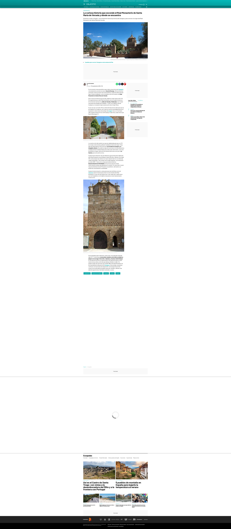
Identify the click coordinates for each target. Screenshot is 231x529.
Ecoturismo (124, 6)
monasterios (87, 273)
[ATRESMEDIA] (87, 519)
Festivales (86, 6)
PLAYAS (100, 503)
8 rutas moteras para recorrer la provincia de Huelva (89, 506)
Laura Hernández (90, 83)
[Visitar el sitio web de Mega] (117, 519)
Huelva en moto (123, 0)
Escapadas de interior (94, 6)
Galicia (132, 115)
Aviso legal (109, 524)
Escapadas (87, 456)
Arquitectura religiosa (97, 273)
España (112, 273)
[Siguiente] (147, 1)
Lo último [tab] (140, 100)
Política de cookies (123, 524)
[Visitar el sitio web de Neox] (109, 519)
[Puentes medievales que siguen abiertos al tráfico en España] (124, 498)
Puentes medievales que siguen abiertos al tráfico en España (123, 506)
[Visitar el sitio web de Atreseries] (122, 519)
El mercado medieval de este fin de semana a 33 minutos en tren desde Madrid (138, 506)
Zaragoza (120, 89)
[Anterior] (90, 1)
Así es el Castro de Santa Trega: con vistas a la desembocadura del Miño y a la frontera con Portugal (98, 486)
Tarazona (90, 172)
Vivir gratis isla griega (107, 0)
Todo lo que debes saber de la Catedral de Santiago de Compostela (138, 118)
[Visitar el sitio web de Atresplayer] (140, 519)
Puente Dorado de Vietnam (130, 0)
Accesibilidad (121, 526)
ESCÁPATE (134, 503)
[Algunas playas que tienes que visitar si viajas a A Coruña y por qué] (107, 498)
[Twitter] (87, 84)
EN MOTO (85, 503)
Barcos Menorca (100, 0)
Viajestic (84, 366)
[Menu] (146, 7)
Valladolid (132, 109)
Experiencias (131, 6)
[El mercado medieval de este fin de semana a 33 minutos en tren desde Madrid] (140, 498)
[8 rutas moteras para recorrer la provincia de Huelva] (91, 498)
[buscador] (146, 4)
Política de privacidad (115, 524)
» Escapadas (89, 366)
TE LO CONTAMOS (134, 103)
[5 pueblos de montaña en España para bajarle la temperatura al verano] (132, 470)
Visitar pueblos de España (115, 6)
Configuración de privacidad (140, 524)
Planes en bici (138, 6)
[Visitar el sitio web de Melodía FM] (134, 519)
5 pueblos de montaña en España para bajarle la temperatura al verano (137, 105)
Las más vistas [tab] (132, 100)
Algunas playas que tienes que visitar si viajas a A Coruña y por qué (106, 506)
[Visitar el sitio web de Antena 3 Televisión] (101, 519)
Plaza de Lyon (94, 0)
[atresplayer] (141, 4)
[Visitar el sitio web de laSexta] (105, 519)
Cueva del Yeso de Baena (115, 0)
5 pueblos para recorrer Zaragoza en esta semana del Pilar (99, 62)
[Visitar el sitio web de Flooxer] (146, 519)
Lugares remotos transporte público (142, 0)
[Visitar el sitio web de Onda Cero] (126, 519)
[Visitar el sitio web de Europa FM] (130, 519)
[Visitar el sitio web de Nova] (113, 519)
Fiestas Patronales (104, 6)
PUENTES (117, 503)
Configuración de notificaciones (113, 526)
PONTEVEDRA (86, 480)
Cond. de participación (130, 524)
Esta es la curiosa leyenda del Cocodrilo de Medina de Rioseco (138, 112)
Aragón (110, 111)
